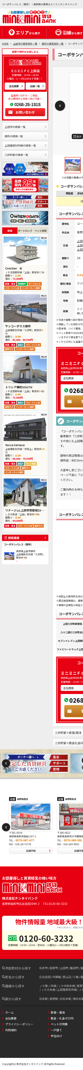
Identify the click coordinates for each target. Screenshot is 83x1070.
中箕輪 (56, 977)
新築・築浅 (58, 1012)
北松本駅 (65, 999)
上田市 (64, 968)
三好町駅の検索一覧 (16, 155)
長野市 (54, 968)
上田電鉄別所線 (67, 990)
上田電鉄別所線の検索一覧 (20, 145)
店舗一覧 (35, 86)
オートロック (25, 230)
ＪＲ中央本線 (66, 986)
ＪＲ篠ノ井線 (47, 986)
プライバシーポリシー (19, 1024)
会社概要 (14, 86)
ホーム (9, 1012)
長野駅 (54, 999)
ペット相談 (40, 230)
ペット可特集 (59, 1024)
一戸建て (56, 1030)
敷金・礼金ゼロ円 (62, 1018)
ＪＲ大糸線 (48, 990)
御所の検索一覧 (14, 136)
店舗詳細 (31, 850)
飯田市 (74, 968)
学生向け (56, 1035)
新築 (9, 230)
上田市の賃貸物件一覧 (25, 43)
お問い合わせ (25, 112)
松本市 (43, 968)
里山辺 (67, 977)
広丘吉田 (45, 977)
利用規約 (11, 1030)
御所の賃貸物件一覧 (52, 43)
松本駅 (43, 999)
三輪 (76, 977)
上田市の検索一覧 (15, 127)
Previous (60, 106)
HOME (5, 43)
